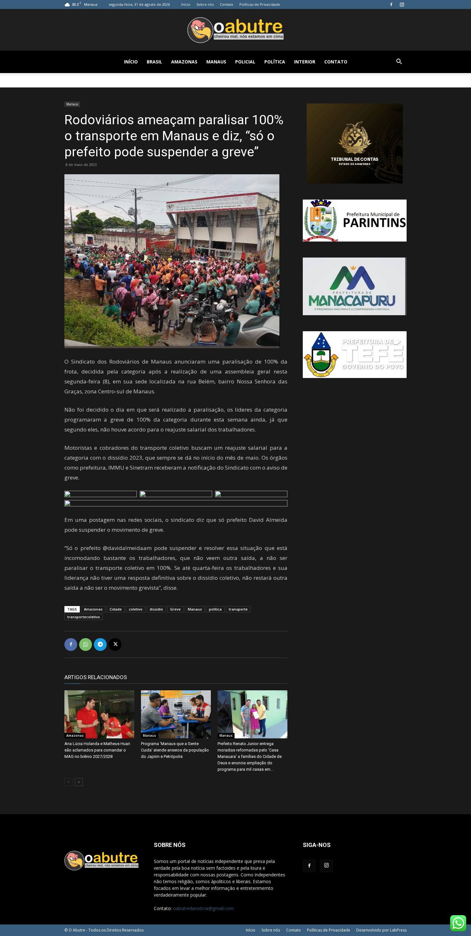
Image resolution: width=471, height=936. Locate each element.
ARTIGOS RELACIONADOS (95, 677)
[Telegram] (100, 644)
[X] (115, 644)
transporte (238, 609)
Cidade (116, 609)
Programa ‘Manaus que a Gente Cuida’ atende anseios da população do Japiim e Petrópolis (175, 750)
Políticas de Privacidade (259, 4)
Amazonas (184, 62)
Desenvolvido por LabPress (381, 930)
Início (185, 4)
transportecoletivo (83, 616)
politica (215, 609)
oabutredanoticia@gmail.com (203, 908)
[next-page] (79, 782)
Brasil (154, 62)
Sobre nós (205, 4)
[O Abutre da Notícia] (235, 30)
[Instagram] (402, 4)
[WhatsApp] (85, 644)
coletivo (136, 609)
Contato (226, 4)
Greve (175, 609)
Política (274, 62)
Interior (304, 62)
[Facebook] (391, 4)
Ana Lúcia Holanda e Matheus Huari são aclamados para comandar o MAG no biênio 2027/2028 (97, 750)
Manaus (216, 62)
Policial (245, 62)
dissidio (156, 609)
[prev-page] (68, 782)
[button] (399, 62)
